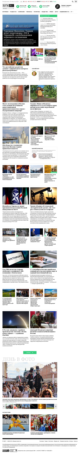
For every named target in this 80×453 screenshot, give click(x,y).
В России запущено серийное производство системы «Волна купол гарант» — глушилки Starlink (14, 332)
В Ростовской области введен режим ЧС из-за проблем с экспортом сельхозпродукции (50, 301)
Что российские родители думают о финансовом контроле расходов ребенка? (15, 68)
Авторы (71, 441)
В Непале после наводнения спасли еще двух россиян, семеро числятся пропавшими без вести (21, 241)
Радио (46, 441)
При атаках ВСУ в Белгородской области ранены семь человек (48, 43)
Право (51, 11)
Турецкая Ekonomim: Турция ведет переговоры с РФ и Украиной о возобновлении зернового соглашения (18, 34)
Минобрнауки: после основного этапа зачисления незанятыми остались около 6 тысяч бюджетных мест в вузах (50, 178)
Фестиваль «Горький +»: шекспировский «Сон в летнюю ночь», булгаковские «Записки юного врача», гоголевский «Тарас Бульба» (50, 241)
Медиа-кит (56, 441)
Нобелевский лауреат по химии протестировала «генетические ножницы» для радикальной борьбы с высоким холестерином (37, 140)
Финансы (29, 11)
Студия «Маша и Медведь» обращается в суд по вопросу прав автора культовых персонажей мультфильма (43, 106)
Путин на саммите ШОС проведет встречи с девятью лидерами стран (35, 239)
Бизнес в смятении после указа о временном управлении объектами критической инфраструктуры (35, 302)
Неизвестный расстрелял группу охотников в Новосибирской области (48, 32)
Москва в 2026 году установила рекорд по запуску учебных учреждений (48, 20)
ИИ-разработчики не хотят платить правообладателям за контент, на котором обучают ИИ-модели (22, 301)
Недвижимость (64, 11)
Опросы (76, 441)
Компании (21, 11)
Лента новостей (45, 16)
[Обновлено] (37, 49)
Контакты (51, 441)
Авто (56, 11)
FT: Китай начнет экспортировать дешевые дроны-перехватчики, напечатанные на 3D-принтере (8, 301)
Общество (45, 11)
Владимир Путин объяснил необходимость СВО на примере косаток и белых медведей (8, 177)
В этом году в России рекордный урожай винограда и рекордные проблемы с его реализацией (51, 60)
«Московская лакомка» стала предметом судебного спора (8, 239)
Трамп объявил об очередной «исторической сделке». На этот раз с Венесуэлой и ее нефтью (42, 207)
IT (71, 11)
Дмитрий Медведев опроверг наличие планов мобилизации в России (42, 331)
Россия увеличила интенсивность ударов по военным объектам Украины (22, 176)
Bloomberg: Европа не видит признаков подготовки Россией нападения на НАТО (14, 207)
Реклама (42, 441)
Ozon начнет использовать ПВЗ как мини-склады (37, 59)
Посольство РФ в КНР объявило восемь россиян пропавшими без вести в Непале (48, 37)
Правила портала (64, 441)
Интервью (5, 11)
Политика (37, 11)
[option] (29, 380)
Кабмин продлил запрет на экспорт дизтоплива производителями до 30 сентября (47, 26)
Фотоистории (6, 412)
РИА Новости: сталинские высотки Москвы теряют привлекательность (12, 147)
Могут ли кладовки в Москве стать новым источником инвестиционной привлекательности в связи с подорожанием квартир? (13, 107)
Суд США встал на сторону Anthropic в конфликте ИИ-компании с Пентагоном (13, 271)
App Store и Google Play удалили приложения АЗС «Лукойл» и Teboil (50, 137)
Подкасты (13, 11)
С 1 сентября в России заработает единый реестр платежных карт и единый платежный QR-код (43, 271)
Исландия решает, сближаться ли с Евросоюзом (35, 176)
